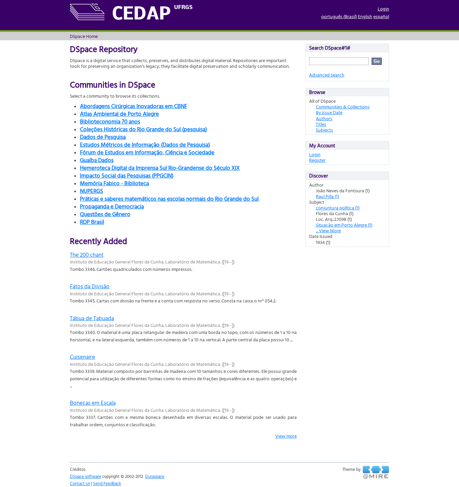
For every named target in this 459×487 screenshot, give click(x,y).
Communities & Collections (343, 106)
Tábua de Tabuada (92, 318)
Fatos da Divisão (90, 286)
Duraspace (154, 476)
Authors (324, 118)
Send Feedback (107, 483)
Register (317, 159)
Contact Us (80, 483)
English (365, 16)
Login (383, 8)
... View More (328, 230)
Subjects (324, 129)
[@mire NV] (376, 472)
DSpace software (85, 476)
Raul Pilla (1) (327, 196)
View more (286, 435)
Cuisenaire (82, 356)
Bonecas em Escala (93, 402)
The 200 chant (86, 254)
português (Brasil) (339, 16)
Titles (321, 124)
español (381, 16)
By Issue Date (329, 112)
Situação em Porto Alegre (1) (344, 224)
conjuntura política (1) (338, 207)
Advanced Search (326, 74)
